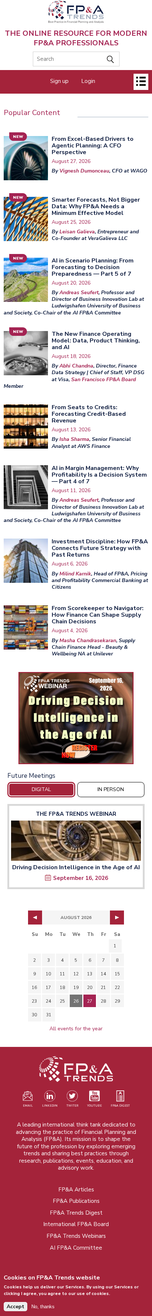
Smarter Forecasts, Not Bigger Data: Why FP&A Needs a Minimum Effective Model (96, 206)
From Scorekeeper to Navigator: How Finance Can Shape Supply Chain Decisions (98, 615)
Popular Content (32, 113)
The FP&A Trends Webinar (76, 814)
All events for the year (76, 1028)
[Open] (141, 82)
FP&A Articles (76, 1189)
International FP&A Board (76, 1224)
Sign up (59, 81)
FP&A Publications (76, 1201)
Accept (15, 1306)
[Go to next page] (117, 918)
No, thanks (43, 1306)
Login (88, 81)
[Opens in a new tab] (76, 718)
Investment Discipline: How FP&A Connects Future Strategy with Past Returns (100, 548)
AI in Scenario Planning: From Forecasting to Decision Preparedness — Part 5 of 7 (93, 267)
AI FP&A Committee (76, 1247)
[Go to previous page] (35, 918)
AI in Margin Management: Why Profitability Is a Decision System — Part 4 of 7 (99, 474)
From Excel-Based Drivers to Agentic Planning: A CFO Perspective (93, 145)
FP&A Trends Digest (76, 1212)
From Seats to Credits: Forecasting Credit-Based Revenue (89, 414)
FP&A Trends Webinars (76, 1236)
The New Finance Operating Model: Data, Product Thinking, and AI (96, 340)
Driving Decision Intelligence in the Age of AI (76, 867)
